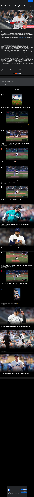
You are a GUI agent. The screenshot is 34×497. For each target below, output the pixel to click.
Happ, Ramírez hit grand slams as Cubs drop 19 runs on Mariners (10, 80)
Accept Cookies (24, 489)
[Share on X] (14, 73)
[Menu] (1, 1)
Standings (12, 2)
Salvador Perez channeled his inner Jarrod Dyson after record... (16, 265)
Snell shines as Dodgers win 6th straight (7, 81)
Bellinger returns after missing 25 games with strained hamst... (16, 326)
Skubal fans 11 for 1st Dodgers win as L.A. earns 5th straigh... (15, 373)
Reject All (24, 491)
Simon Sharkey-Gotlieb (4, 8)
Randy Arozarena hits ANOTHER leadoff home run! (13, 199)
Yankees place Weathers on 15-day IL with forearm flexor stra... (16, 350)
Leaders (15, 2)
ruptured (21, 42)
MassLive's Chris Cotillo (22, 37)
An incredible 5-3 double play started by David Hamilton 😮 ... (15, 125)
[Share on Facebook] (18, 73)
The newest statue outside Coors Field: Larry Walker (13, 302)
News (8, 2)
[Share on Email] (20, 73)
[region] (17, 491)
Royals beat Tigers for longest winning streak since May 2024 (10, 84)
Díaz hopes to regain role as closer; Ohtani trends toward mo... (16, 247)
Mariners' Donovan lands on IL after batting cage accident (15, 224)
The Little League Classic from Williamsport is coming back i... (15, 107)
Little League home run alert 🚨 (8, 161)
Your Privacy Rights (24, 493)
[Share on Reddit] (16, 73)
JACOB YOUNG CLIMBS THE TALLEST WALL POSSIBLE (14, 283)
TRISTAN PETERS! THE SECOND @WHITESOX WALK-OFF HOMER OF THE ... (17, 181)
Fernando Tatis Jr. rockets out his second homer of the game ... (16, 143)
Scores (5, 2)
